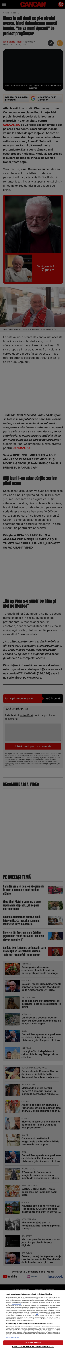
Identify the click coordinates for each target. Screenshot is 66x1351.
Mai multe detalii (16, 1304)
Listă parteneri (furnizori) (13, 1337)
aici (37, 1314)
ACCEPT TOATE (33, 1342)
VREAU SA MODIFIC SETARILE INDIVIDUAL (33, 1346)
